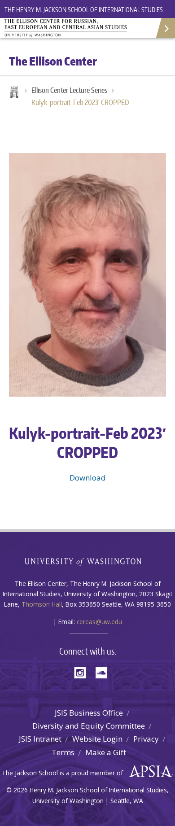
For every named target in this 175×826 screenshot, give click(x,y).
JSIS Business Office (89, 713)
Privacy (146, 739)
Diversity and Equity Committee (88, 726)
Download (88, 477)
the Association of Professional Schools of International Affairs (148, 771)
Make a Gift (105, 752)
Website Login (97, 739)
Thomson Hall (42, 604)
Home (13, 92)
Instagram (83, 672)
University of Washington (88, 561)
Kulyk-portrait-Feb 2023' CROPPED (80, 102)
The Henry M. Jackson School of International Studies (83, 9)
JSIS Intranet (40, 739)
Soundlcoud (103, 672)
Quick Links (165, 28)
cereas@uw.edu (99, 621)
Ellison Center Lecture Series (69, 90)
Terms (63, 752)
